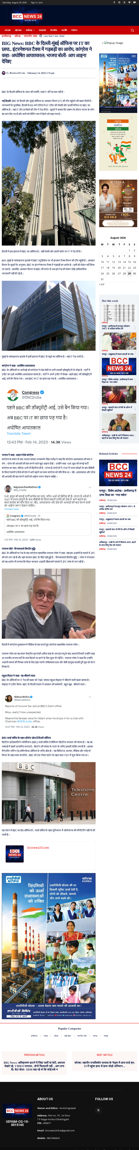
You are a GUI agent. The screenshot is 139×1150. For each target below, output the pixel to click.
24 (102, 273)
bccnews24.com (17, 73)
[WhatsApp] (92, 73)
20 (119, 267)
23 (134, 267)
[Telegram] (83, 73)
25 (107, 273)
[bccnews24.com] (4, 73)
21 (124, 267)
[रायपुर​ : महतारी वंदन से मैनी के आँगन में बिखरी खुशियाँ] (119, 394)
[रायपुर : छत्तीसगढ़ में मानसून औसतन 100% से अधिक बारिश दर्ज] (119, 313)
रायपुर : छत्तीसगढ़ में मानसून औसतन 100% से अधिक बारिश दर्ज (116, 327)
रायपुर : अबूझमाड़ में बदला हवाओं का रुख (117, 354)
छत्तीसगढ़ (6, 36)
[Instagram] (119, 3)
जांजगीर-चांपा (30, 36)
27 (119, 273)
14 (124, 262)
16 (134, 262)
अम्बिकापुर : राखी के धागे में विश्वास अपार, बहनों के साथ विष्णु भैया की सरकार (118, 436)
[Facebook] (114, 3)
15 (129, 262)
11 (107, 262)
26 (113, 273)
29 (129, 273)
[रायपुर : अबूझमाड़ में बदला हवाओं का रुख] (119, 341)
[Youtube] (134, 3)
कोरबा (18, 36)
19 (113, 267)
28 (124, 273)
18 (107, 267)
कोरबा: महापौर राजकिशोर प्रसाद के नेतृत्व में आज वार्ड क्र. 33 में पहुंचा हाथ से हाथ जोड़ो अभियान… (105, 1064)
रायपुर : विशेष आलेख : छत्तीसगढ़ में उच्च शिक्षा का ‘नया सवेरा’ (117, 380)
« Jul (101, 284)
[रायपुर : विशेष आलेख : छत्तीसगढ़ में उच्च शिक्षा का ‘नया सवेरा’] (119, 366)
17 (102, 267)
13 (119, 262)
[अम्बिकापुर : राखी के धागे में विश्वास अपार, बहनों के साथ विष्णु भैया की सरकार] (119, 422)
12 (113, 262)
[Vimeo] (129, 3)
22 (129, 267)
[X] (124, 3)
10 (102, 262)
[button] (132, 30)
